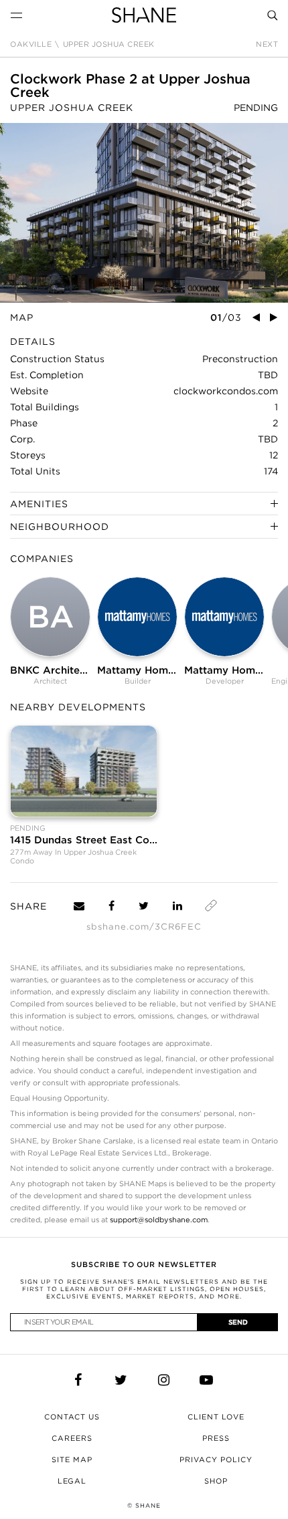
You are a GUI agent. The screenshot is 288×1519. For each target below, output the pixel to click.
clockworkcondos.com (225, 391)
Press (216, 1438)
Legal (72, 1481)
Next (267, 44)
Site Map (72, 1459)
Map (21, 317)
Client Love (216, 1416)
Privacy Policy (216, 1459)
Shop (216, 1481)
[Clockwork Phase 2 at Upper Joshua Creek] (144, 213)
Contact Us (72, 1416)
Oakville (31, 44)
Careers (72, 1438)
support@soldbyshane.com (159, 1219)
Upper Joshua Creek (109, 44)
